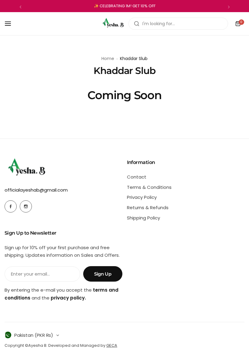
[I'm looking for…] (136, 24)
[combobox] (178, 24)
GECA (111, 345)
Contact (136, 177)
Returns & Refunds (148, 207)
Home (107, 58)
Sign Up (102, 274)
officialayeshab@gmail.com (36, 190)
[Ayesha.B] (113, 23)
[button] (20, 7)
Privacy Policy (142, 197)
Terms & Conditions (149, 187)
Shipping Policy (143, 218)
